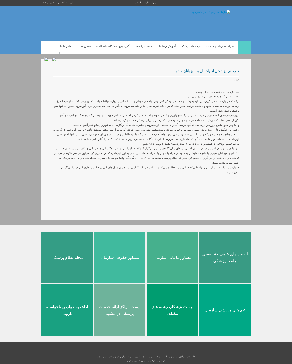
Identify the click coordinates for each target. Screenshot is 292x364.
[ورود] (54, 58)
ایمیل (60, 80)
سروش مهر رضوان (135, 360)
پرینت (55, 80)
